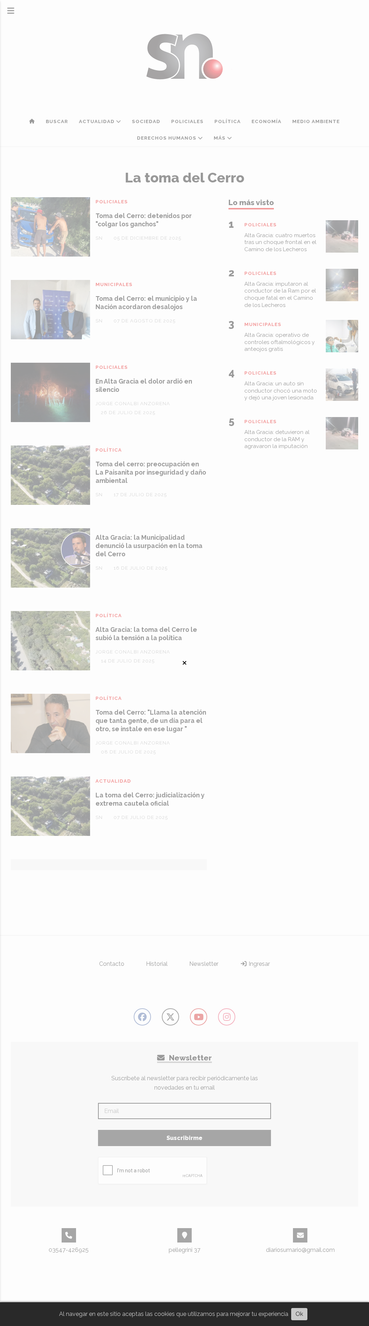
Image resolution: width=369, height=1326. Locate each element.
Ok (299, 1314)
